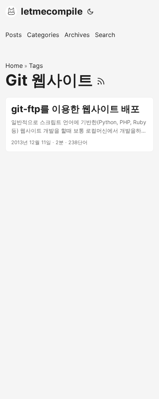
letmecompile (52, 11)
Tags (36, 65)
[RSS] (100, 80)
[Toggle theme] (90, 11)
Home (14, 65)
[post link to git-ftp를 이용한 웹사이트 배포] (79, 125)
